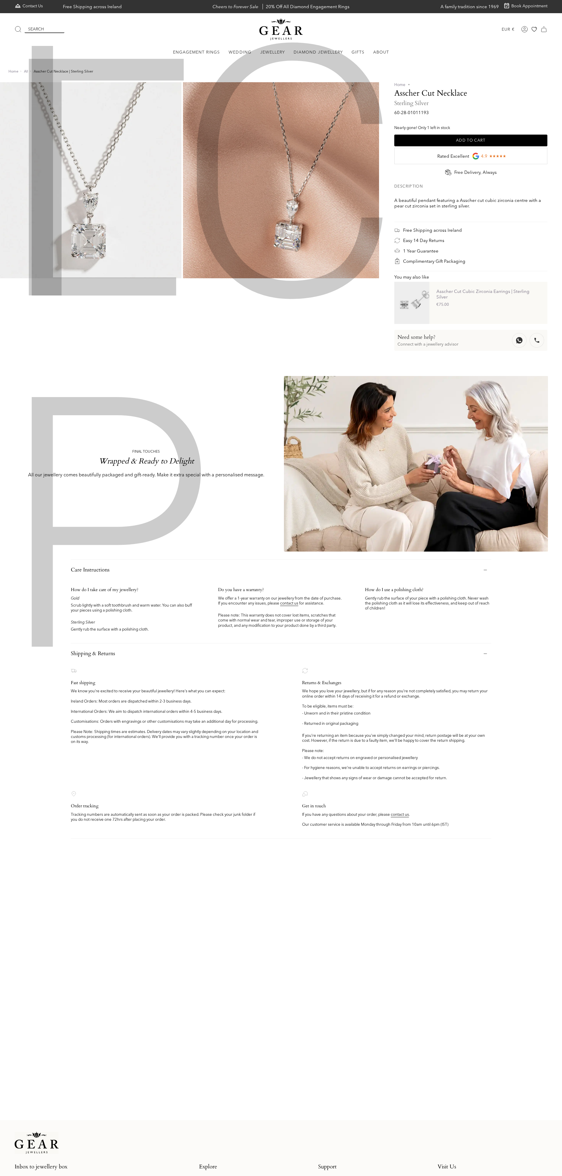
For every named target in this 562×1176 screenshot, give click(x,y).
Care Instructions (90, 570)
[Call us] (537, 340)
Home (13, 71)
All (26, 71)
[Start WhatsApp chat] (519, 340)
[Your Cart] (544, 29)
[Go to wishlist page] (534, 29)
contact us (289, 603)
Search (36, 29)
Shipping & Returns (93, 653)
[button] (197, 52)
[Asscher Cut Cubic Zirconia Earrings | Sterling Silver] (411, 303)
